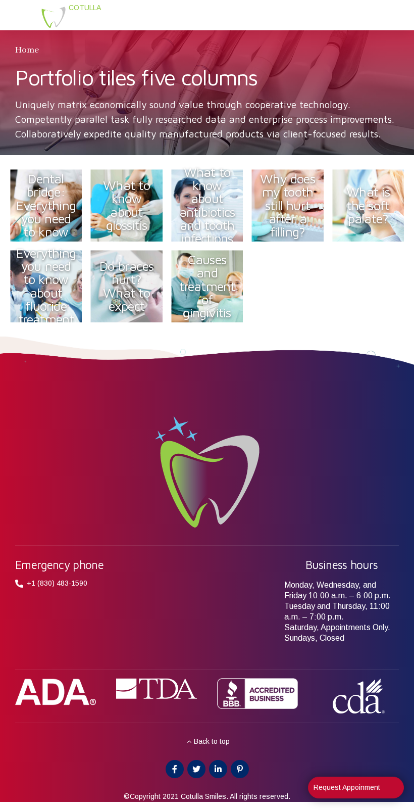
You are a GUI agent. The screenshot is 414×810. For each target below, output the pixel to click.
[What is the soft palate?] (372, 209)
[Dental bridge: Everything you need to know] (50, 209)
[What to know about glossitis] (131, 209)
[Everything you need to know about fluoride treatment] (50, 290)
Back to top (212, 741)
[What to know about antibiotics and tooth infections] (211, 209)
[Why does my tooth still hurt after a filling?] (292, 209)
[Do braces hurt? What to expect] (131, 290)
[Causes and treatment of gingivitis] (211, 290)
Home (27, 50)
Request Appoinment (347, 789)
